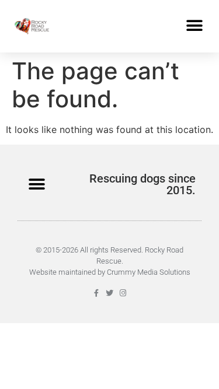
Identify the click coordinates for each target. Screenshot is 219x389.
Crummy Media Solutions (148, 272)
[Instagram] (123, 293)
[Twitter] (109, 293)
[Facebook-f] (96, 293)
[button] (194, 26)
